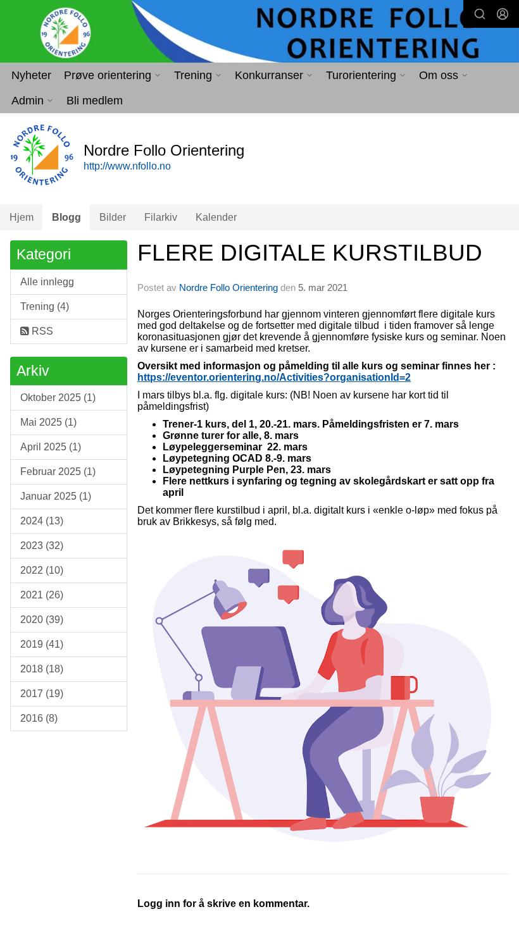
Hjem (21, 217)
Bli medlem (94, 100)
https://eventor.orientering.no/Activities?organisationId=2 (274, 377)
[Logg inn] (502, 14)
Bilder (112, 217)
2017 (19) (41, 693)
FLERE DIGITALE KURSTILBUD (309, 253)
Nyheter (31, 75)
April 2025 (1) (50, 446)
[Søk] (479, 14)
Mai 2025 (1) (48, 422)
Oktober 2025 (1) (58, 397)
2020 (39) (41, 619)
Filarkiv (160, 217)
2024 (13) (41, 520)
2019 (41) (41, 644)
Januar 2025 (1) (55, 496)
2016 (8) (39, 718)
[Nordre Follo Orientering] (259, 32)
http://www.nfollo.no (127, 166)
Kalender (216, 217)
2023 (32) (41, 545)
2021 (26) (41, 595)
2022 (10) (41, 570)
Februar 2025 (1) (58, 471)
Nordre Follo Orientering (228, 287)
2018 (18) (41, 669)
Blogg (66, 217)
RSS (41, 331)
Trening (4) (44, 306)
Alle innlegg (47, 281)
